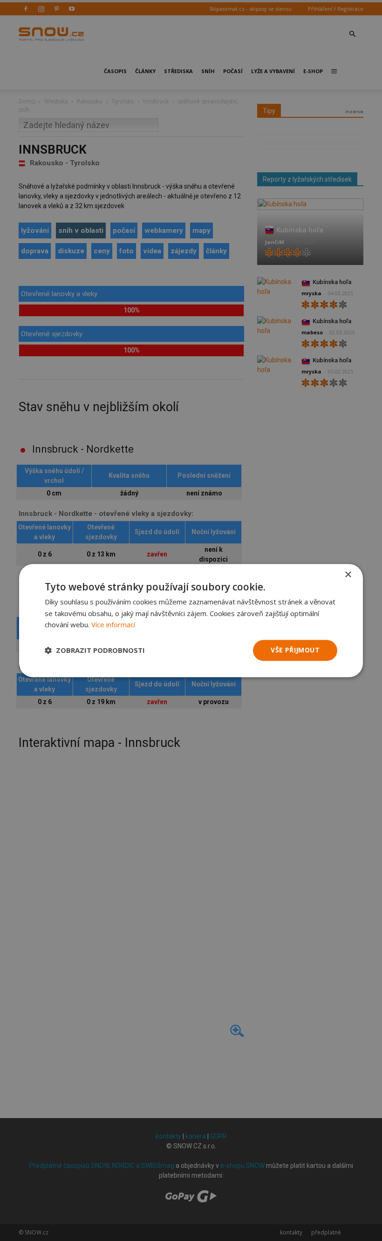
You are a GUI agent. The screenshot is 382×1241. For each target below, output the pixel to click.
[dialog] (191, 620)
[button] (95, 650)
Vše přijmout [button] (295, 649)
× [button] (347, 574)
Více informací (113, 625)
